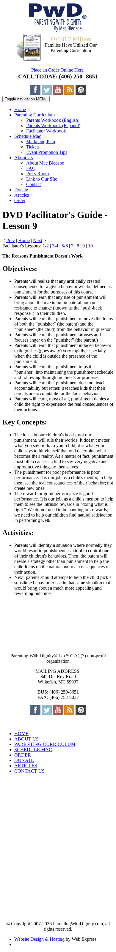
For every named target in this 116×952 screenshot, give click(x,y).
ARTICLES (25, 765)
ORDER (22, 754)
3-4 (55, 245)
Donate (21, 189)
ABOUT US (26, 738)
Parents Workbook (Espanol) (53, 125)
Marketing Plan (40, 141)
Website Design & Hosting (39, 939)
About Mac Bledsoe (45, 162)
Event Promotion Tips (46, 152)
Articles (21, 195)
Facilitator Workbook (46, 130)
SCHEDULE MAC (33, 749)
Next (37, 240)
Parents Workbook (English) (52, 120)
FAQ (31, 168)
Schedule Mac (27, 136)
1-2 (46, 245)
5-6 (65, 245)
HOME (21, 733)
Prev (10, 240)
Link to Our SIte (41, 178)
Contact (33, 184)
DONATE (24, 760)
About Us (23, 157)
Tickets (33, 146)
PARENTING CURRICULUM (44, 744)
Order (19, 200)
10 (90, 245)
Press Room (37, 173)
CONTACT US (29, 770)
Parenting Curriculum (34, 114)
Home (20, 109)
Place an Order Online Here (58, 69)
